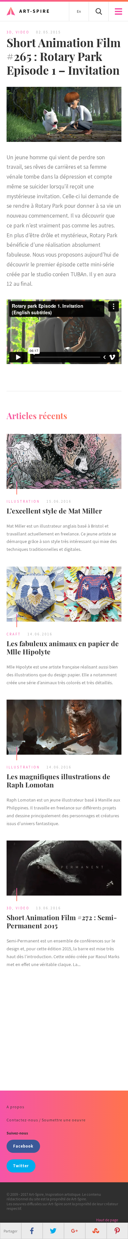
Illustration (23, 501)
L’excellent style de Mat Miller (54, 510)
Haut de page (107, 1219)
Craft (14, 634)
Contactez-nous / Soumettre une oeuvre (46, 1119)
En (79, 11)
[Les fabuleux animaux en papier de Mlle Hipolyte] (64, 595)
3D (9, 32)
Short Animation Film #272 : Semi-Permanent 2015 (62, 921)
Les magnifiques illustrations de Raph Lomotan (58, 780)
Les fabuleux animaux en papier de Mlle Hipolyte (63, 647)
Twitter (21, 1166)
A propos (15, 1106)
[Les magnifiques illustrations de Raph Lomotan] (64, 728)
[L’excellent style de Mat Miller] (64, 462)
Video (23, 32)
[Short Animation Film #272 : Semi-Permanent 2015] (64, 869)
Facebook (23, 1146)
